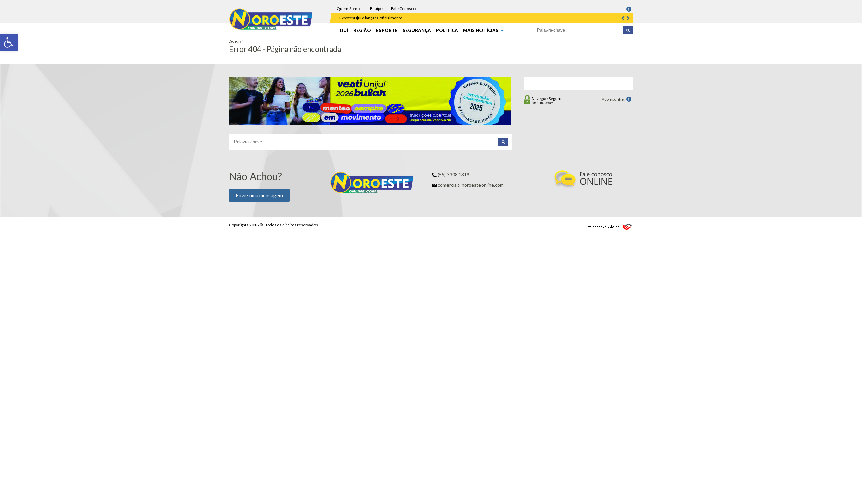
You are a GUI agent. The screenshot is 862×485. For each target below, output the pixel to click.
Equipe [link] (376, 8)
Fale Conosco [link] (403, 8)
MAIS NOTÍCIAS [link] (481, 30)
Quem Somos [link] (349, 8)
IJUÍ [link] (344, 30)
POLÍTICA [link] (447, 30)
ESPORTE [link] (387, 30)
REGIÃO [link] (362, 30)
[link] (9, 42)
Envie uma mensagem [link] (259, 195)
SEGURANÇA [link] (417, 30)
